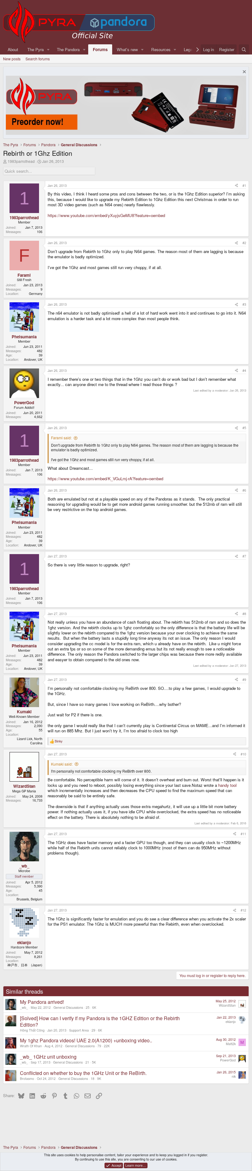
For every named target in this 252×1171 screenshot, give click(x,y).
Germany (35, 293)
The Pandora (68, 49)
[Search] (244, 49)
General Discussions (68, 1007)
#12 (243, 910)
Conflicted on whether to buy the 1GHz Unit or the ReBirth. (83, 1072)
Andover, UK (33, 359)
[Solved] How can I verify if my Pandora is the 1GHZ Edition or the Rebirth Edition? (100, 1021)
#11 (243, 833)
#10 (243, 754)
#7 (244, 556)
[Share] (236, 186)
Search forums (38, 58)
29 (93, 1030)
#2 (244, 242)
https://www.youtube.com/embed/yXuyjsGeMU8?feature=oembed (106, 215)
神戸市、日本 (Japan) (24, 965)
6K (94, 1007)
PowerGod (228, 1060)
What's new (127, 49)
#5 (244, 427)
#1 (244, 185)
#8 (244, 613)
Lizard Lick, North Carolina (29, 740)
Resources (161, 49)
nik (234, 1076)
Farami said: (61, 437)
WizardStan (227, 1005)
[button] (48, 49)
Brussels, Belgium (29, 899)
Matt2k (231, 1043)
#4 (244, 370)
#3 (244, 304)
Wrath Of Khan (31, 1046)
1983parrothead (21, 161)
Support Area (79, 1030)
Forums (100, 49)
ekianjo (231, 1021)
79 (99, 1046)
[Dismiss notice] (243, 72)
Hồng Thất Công (32, 1030)
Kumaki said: (62, 764)
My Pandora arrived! (42, 1001)
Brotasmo (27, 1078)
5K (94, 1062)
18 (92, 1078)
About (13, 49)
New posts (12, 58)
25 (87, 1007)
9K (99, 1078)
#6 (244, 490)
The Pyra (35, 49)
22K (107, 1046)
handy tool (227, 785)
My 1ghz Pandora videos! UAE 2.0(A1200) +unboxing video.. (86, 1040)
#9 (244, 679)
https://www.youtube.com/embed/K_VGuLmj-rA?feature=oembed (105, 478)
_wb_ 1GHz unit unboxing (48, 1056)
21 (87, 1062)
